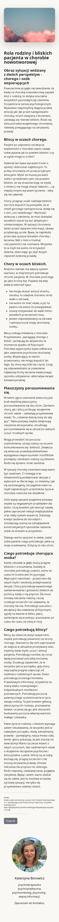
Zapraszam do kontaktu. (29, 903)
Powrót (10, 821)
